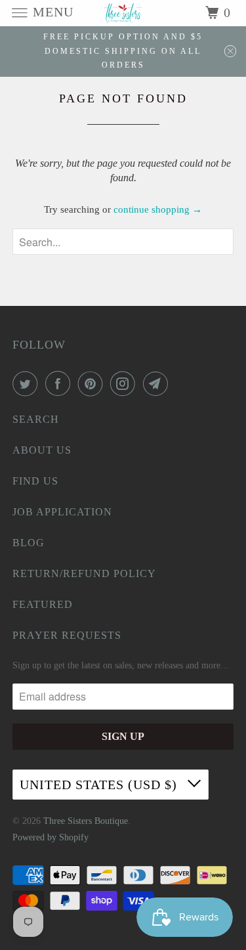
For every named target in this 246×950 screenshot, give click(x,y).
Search (35, 419)
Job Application (62, 511)
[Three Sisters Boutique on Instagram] (125, 383)
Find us (35, 480)
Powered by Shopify (50, 837)
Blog (28, 542)
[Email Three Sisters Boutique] (158, 383)
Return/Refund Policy (84, 573)
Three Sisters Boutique (85, 821)
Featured (42, 604)
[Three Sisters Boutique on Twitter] (27, 383)
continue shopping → (157, 209)
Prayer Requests (66, 635)
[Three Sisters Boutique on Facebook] (60, 383)
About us (42, 450)
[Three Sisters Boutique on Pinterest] (93, 383)
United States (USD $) (100, 784)
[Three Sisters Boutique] (123, 13)
